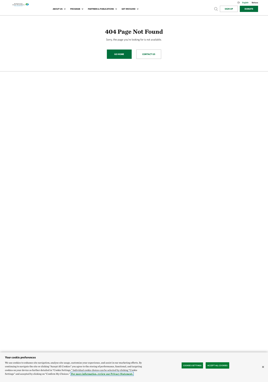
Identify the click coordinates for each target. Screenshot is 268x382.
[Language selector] (238, 4)
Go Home (119, 54)
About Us (58, 9)
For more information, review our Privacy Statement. (102, 373)
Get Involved (128, 9)
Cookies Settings (192, 365)
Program (75, 9)
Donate (249, 9)
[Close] (263, 367)
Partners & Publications (101, 9)
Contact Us (148, 54)
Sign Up (229, 9)
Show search (216, 8)
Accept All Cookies (217, 365)
